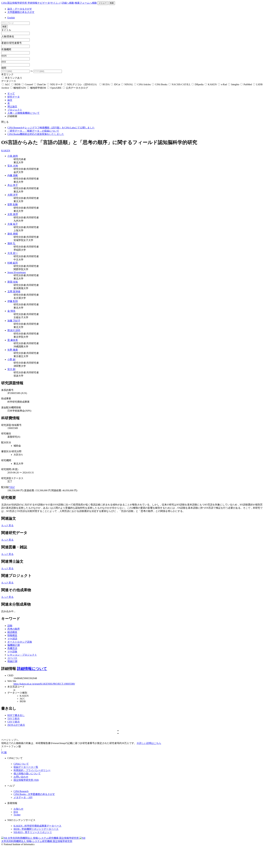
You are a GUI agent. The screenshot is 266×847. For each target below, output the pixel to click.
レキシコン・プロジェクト (22, 654)
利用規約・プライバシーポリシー (32, 770)
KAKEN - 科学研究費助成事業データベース (37, 825)
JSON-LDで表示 (16, 725)
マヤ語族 (12, 651)
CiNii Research (21, 791)
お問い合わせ (21, 776)
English (11, 17)
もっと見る (7, 525)
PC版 (4, 752)
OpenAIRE (56, 88)
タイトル (6, 30)
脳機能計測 (13, 645)
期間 (3, 68)
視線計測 (12, 661)
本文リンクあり (13, 77)
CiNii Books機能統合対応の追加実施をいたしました (35, 134)
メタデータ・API (23, 797)
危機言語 (12, 648)
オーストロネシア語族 (19, 642)
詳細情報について (32, 669)
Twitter (17, 814)
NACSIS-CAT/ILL (181, 84)
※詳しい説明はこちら (149, 743)
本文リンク (7, 74)
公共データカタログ (76, 88)
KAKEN (212, 84)
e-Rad (224, 84)
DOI (3, 61)
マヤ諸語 (12, 638)
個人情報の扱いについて (27, 773)
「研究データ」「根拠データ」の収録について (33, 131)
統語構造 (12, 632)
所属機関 (6, 49)
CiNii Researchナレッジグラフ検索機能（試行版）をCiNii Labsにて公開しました (51, 127)
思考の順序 (13, 629)
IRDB (17, 84)
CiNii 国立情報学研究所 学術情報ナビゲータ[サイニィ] (31, 3)
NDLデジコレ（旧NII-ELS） (82, 84)
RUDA (106, 84)
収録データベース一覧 (26, 767)
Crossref (29, 84)
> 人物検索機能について (26, 113)
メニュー (103, 3)
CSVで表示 (13, 721)
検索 (112, 3)
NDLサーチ (56, 84)
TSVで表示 (13, 718)
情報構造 (12, 635)
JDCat (117, 84)
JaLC (7, 84)
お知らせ (18, 809)
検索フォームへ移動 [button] (86, 3)
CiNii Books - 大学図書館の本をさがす (34, 794)
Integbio (235, 84)
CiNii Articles (144, 84)
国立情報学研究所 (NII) (26, 780)
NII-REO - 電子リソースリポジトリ (33, 832)
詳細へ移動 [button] (68, 3)
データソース (8, 81)
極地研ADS (19, 88)
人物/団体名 (7, 36)
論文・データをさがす (19, 9)
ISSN (4, 55)
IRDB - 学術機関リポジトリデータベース (36, 829)
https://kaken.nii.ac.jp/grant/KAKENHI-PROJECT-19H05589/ (44, 683)
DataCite (41, 84)
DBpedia (199, 84)
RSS (16, 812)
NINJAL (129, 84)
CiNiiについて (21, 764)
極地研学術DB (38, 88)
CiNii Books (161, 84)
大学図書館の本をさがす (20, 12)
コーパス (12, 658)
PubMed (247, 84)
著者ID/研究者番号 (11, 43)
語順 (9, 625)
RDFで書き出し (16, 715)
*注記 (12, 487)
